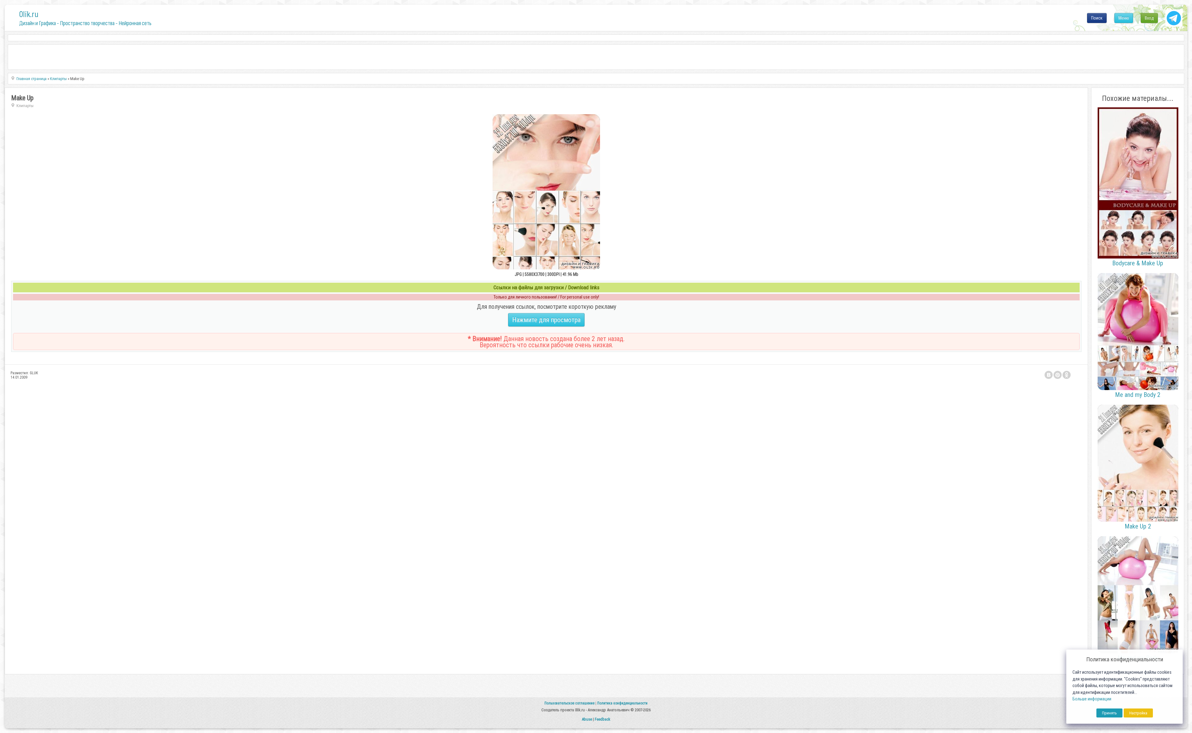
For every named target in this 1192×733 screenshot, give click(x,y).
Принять (1109, 713)
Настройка (1138, 713)
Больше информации (1091, 699)
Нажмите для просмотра (546, 320)
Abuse (587, 719)
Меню (1123, 18)
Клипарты (25, 105)
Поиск (1097, 18)
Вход (1149, 18)
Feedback (602, 719)
